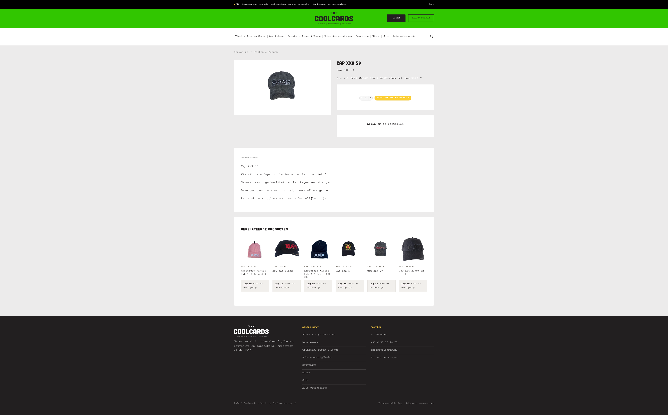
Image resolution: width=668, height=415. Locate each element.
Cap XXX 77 (375, 271)
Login (371, 124)
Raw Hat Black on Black (411, 273)
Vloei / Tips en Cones (250, 36)
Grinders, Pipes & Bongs (304, 36)
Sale (386, 36)
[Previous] (241, 266)
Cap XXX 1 (343, 271)
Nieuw (376, 36)
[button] (431, 36)
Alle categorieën (404, 36)
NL (430, 4)
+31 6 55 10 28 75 (384, 343)
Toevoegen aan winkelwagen (393, 98)
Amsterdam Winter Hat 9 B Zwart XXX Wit (317, 274)
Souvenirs (362, 36)
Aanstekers (276, 36)
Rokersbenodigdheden (338, 36)
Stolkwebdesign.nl (285, 403)
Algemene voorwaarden (420, 403)
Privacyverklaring (390, 403)
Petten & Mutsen (266, 52)
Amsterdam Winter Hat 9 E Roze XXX (253, 273)
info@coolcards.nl (384, 350)
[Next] (427, 266)
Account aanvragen (384, 358)
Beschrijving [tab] (249, 158)
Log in (247, 284)
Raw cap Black (282, 271)
